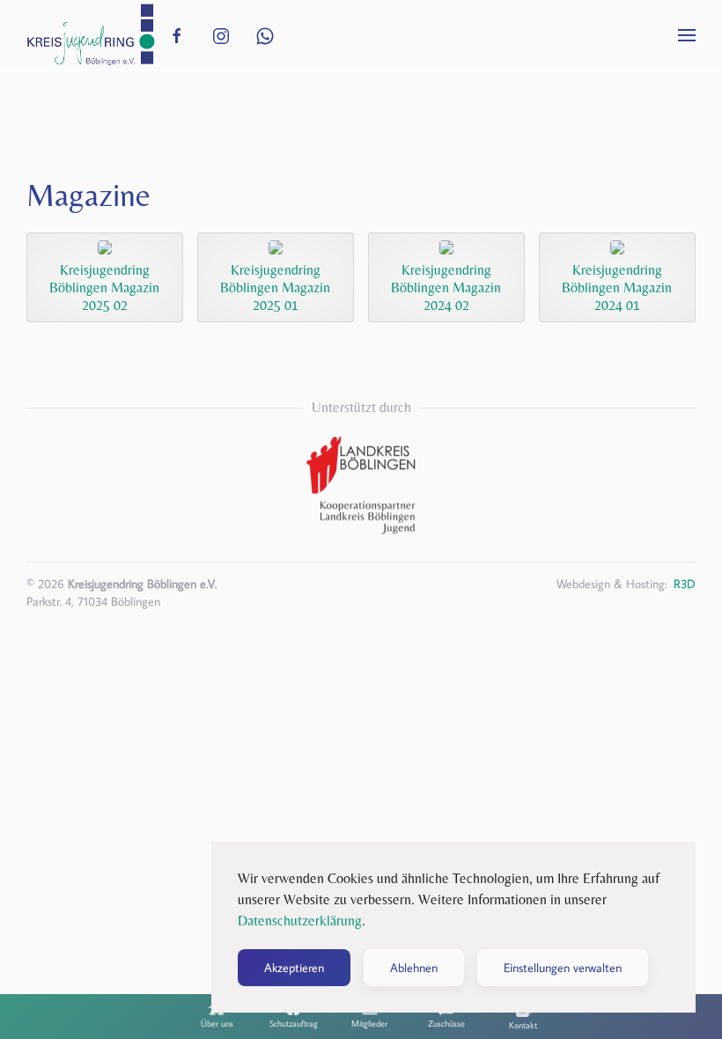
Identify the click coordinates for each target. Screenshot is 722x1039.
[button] (687, 35)
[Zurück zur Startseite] (90, 35)
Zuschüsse (446, 1023)
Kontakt (523, 1025)
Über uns (217, 1023)
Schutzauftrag (293, 1023)
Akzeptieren (294, 968)
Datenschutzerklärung (300, 920)
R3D (685, 584)
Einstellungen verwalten (563, 968)
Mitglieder (369, 1023)
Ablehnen (414, 968)
